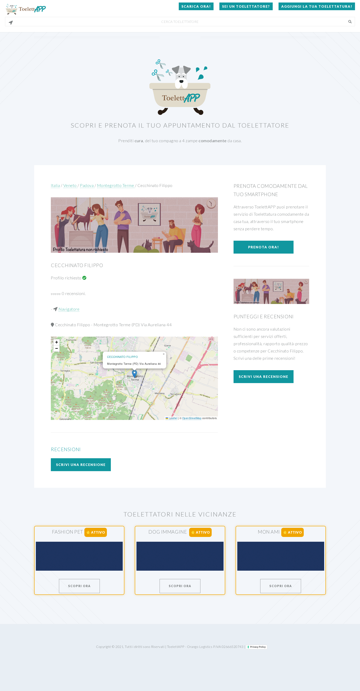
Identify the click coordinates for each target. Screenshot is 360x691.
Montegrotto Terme (116, 185)
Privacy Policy (258, 646)
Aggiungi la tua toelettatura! (316, 6)
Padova (87, 185)
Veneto (70, 185)
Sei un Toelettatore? (246, 6)
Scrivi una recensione (81, 465)
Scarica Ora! (196, 6)
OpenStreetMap (192, 418)
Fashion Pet (67, 532)
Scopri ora (79, 586)
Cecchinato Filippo (155, 185)
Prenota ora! (263, 247)
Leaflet (172, 418)
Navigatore (69, 308)
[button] (134, 374)
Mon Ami (269, 532)
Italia (55, 185)
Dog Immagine (168, 532)
